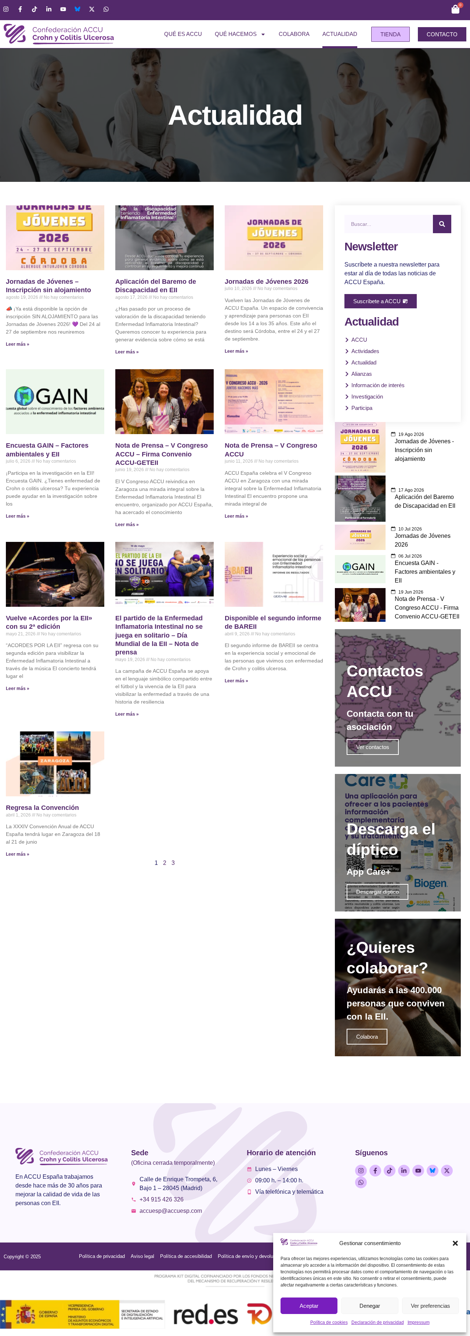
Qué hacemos (236, 34)
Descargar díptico (377, 892)
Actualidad (339, 34)
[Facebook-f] (20, 9)
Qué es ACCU (183, 34)
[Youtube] (63, 9)
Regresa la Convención (42, 807)
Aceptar (309, 1306)
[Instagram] (6, 9)
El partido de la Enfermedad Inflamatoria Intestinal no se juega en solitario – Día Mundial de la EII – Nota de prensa (159, 635)
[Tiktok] (34, 9)
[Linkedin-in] (49, 9)
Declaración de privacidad (377, 1322)
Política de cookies (329, 1322)
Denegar (369, 1306)
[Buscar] (442, 224)
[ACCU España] (77, 9)
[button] (455, 1243)
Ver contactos (372, 747)
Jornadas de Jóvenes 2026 (266, 281)
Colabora (294, 34)
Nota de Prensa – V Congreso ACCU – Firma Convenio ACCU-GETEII (161, 454)
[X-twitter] (92, 9)
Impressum (419, 1322)
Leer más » (17, 344)
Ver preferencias (430, 1306)
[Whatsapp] (106, 9)
